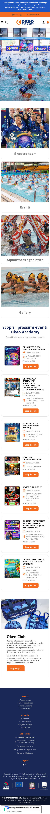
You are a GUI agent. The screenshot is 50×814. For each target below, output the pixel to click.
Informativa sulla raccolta (12, 811)
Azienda (26, 719)
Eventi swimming (26, 706)
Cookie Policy (21, 802)
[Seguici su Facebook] (23, 764)
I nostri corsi (26, 728)
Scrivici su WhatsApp (25, 753)
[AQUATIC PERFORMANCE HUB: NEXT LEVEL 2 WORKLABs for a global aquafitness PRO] (12, 530)
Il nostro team (26, 722)
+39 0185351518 (26, 746)
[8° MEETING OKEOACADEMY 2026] (12, 466)
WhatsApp (18, 14)
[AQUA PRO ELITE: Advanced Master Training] (12, 432)
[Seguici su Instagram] (26, 764)
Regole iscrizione (25, 725)
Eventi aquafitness (26, 703)
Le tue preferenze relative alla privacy (24, 808)
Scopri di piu (31, 366)
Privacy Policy (41, 800)
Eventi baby (25, 709)
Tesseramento (25, 700)
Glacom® (30, 802)
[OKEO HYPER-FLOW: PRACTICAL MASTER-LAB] (12, 356)
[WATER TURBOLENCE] (12, 496)
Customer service (32, 14)
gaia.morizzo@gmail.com (26, 750)
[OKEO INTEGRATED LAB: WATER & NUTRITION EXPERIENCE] (12, 568)
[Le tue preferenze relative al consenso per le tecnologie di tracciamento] (4, 809)
